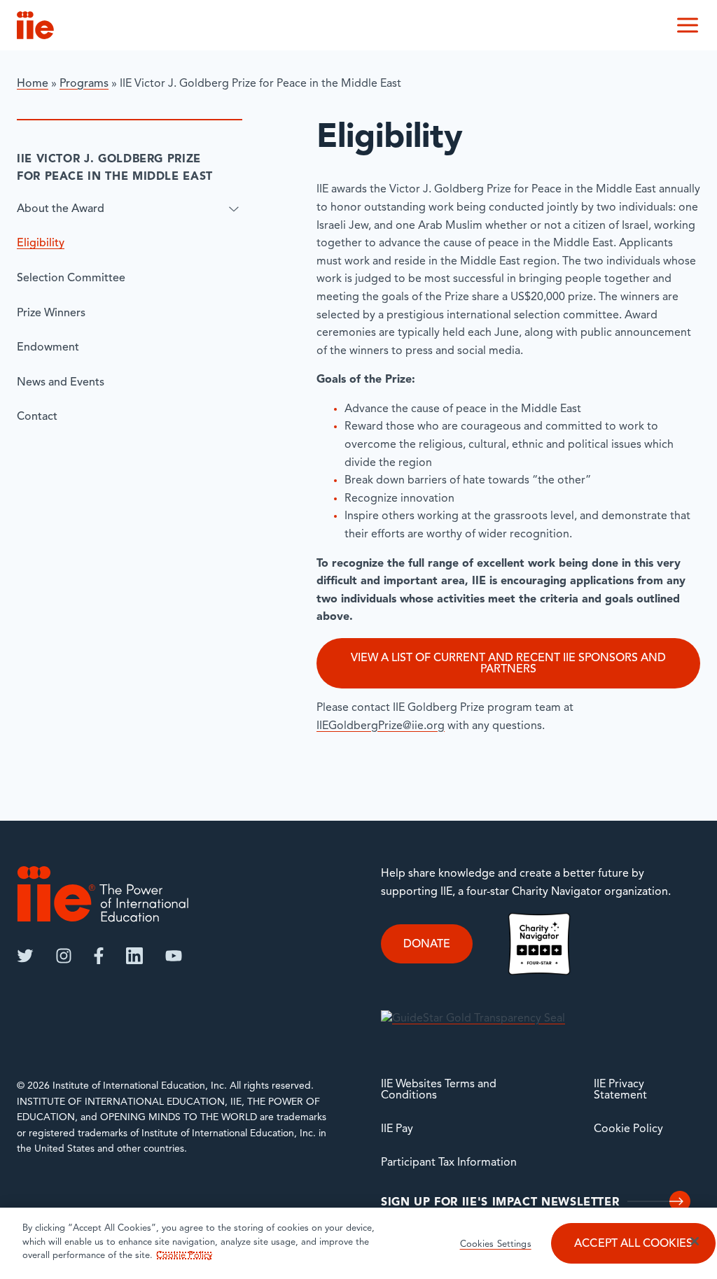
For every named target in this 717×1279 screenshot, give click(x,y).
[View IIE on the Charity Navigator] (539, 943)
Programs (84, 84)
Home (32, 84)
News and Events (60, 382)
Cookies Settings (495, 1244)
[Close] (694, 1241)
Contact (37, 417)
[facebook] (99, 955)
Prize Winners (51, 313)
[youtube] (173, 955)
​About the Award (60, 209)
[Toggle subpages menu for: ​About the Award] (233, 209)
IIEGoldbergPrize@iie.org (380, 726)
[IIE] (103, 893)
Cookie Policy (628, 1129)
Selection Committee (71, 278)
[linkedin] (134, 955)
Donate (426, 944)
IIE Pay (397, 1129)
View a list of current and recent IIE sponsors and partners (508, 664)
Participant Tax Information (449, 1162)
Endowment (48, 347)
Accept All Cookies (633, 1244)
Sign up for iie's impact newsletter (500, 1202)
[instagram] (63, 955)
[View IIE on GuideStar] (473, 1019)
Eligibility (40, 243)
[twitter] (25, 955)
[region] (358, 1243)
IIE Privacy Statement (620, 1090)
